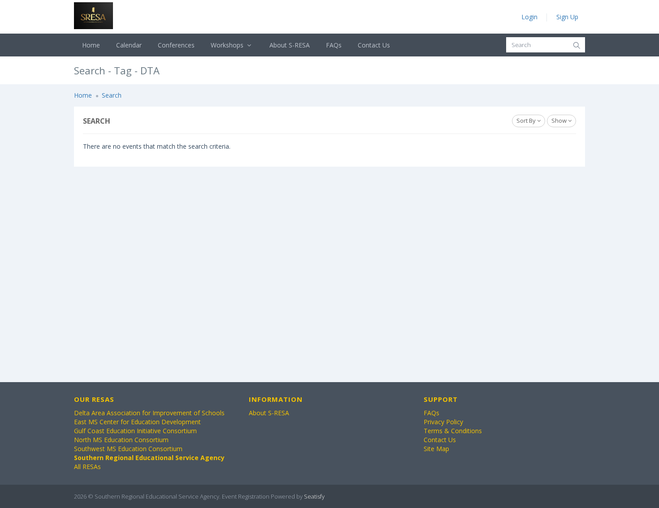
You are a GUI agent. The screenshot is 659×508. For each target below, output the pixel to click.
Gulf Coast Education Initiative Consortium (135, 430)
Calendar (129, 45)
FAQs (334, 45)
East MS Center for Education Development (137, 422)
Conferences (176, 45)
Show (559, 120)
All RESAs (87, 466)
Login (529, 17)
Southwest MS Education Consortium (128, 448)
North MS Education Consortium (121, 439)
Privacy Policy (443, 422)
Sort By (526, 120)
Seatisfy (314, 496)
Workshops (228, 45)
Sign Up (567, 17)
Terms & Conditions (453, 430)
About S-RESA (289, 45)
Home (91, 45)
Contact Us (374, 45)
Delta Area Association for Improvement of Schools (149, 413)
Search (111, 95)
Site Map (436, 448)
